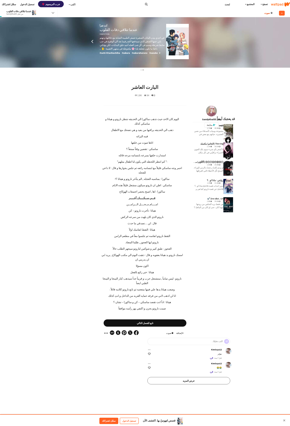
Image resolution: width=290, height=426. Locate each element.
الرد (211, 358)
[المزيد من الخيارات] (149, 349)
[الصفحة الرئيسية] (280, 4)
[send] (226, 341)
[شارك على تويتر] (228, 148)
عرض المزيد (189, 380)
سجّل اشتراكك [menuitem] (9, 4)
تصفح (265, 4)
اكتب (72, 4)
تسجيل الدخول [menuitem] (27, 4)
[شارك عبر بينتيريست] (228, 156)
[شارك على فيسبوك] (228, 140)
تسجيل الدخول (129, 420)
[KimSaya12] (228, 351)
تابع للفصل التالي (145, 323)
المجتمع (250, 4)
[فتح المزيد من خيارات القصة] (228, 181)
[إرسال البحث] (146, 4)
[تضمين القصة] (228, 173)
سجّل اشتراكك (109, 420)
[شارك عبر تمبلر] (228, 165)
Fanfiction (104, 34)
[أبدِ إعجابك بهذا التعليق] (149, 354)
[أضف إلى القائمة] (282, 13)
